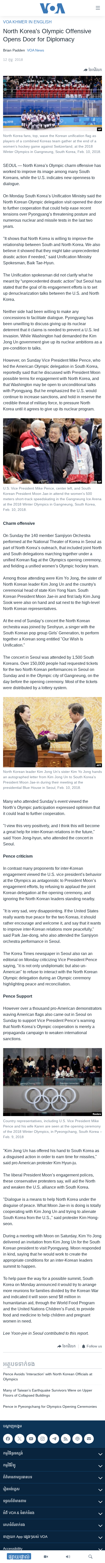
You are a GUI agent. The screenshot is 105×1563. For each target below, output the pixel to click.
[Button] (93, 70)
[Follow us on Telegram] (54, 1439)
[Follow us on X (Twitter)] (19, 1439)
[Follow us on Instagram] (42, 1439)
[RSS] (66, 1439)
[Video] (46, 1556)
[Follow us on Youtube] (31, 1439)
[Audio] (68, 1556)
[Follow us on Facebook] (8, 1439)
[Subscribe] (89, 1439)
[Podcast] (77, 1439)
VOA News (35, 50)
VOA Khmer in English (27, 22)
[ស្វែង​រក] (90, 1556)
